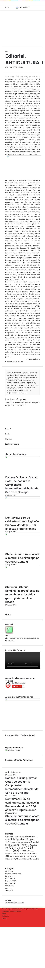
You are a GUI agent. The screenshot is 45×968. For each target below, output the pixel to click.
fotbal (12, 850)
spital (12, 859)
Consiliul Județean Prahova (21, 842)
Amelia (7, 635)
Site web (8, 439)
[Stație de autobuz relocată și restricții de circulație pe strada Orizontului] (22, 535)
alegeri (9, 836)
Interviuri (8, 878)
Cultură (7, 886)
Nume (8, 429)
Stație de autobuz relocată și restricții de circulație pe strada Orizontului (22, 558)
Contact (4, 918)
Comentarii (9, 624)
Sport (7, 888)
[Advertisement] (22, 33)
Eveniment (9, 881)
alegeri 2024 (19, 836)
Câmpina (21, 847)
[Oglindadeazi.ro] (22, 8)
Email (7, 434)
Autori (4, 913)
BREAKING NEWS (11, 874)
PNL (16, 854)
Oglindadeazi (10, 67)
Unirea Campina (32, 859)
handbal (25, 851)
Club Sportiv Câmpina (20, 840)
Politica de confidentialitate (11, 911)
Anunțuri (8, 890)
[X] (0, 928)
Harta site (5, 916)
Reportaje (8, 883)
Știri (6, 51)
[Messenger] (1, 928)
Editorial (8, 876)
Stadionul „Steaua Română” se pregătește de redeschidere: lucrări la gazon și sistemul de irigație (22, 594)
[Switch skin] (42, 8)
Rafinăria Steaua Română (19, 856)
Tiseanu (20, 859)
